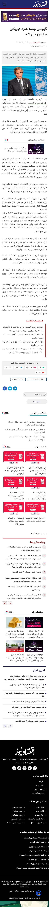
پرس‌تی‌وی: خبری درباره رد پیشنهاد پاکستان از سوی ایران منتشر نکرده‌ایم (24, 549)
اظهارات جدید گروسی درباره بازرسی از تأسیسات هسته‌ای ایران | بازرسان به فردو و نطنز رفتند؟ (23, 329)
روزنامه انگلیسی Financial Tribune (32, 855)
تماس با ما (40, 785)
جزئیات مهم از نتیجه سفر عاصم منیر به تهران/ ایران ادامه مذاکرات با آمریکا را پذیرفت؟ (23, 565)
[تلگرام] (15, 388)
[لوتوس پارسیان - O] (24, 904)
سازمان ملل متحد (37, 379)
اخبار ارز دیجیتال (37, 823)
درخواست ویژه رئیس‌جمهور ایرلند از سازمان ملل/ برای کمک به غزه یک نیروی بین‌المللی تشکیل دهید (23, 351)
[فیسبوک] (5, 388)
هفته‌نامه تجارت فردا (38, 851)
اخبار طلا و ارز (38, 807)
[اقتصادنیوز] (24, 751)
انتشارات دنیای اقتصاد (38, 859)
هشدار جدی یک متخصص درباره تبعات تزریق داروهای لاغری (24, 694)
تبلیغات (41, 781)
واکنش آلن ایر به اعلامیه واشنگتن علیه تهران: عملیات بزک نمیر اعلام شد (26, 686)
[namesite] (40, 4)
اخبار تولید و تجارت (36, 819)
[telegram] (19, 768)
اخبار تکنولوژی (16, 815)
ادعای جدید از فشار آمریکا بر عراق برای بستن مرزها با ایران (24, 588)
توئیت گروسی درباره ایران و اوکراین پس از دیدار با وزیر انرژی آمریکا (23, 344)
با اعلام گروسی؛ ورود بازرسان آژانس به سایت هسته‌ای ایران (23, 336)
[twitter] (29, 768)
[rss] (14, 768)
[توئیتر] (10, 388)
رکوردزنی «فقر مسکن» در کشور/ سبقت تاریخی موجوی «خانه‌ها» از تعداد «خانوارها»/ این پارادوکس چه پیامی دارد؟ (24, 678)
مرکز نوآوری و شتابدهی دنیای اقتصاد (31, 868)
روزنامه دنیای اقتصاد (38, 842)
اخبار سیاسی (34, 42)
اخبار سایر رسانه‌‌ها (14, 823)
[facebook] (35, 768)
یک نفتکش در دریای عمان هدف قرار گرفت (28, 701)
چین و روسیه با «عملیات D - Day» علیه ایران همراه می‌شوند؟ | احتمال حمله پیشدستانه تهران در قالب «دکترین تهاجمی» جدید (23, 557)
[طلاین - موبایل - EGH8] (24, 16)
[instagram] (24, 768)
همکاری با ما (39, 789)
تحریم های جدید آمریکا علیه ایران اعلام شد (28, 707)
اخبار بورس (39, 811)
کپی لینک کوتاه (40, 395)
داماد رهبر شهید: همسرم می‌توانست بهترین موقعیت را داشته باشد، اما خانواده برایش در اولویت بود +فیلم (24, 597)
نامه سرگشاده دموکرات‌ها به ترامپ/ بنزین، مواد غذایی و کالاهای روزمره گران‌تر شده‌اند (23, 580)
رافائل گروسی (18, 379)
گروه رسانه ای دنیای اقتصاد (35, 838)
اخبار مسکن (17, 811)
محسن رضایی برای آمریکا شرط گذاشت (26, 572)
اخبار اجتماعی (16, 819)
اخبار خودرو (39, 815)
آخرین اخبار (39, 670)
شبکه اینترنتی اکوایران (38, 846)
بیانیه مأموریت (38, 793)
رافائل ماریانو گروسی (36, 103)
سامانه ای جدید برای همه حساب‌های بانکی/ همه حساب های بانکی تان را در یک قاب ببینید (26, 714)
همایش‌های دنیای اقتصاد (36, 864)
